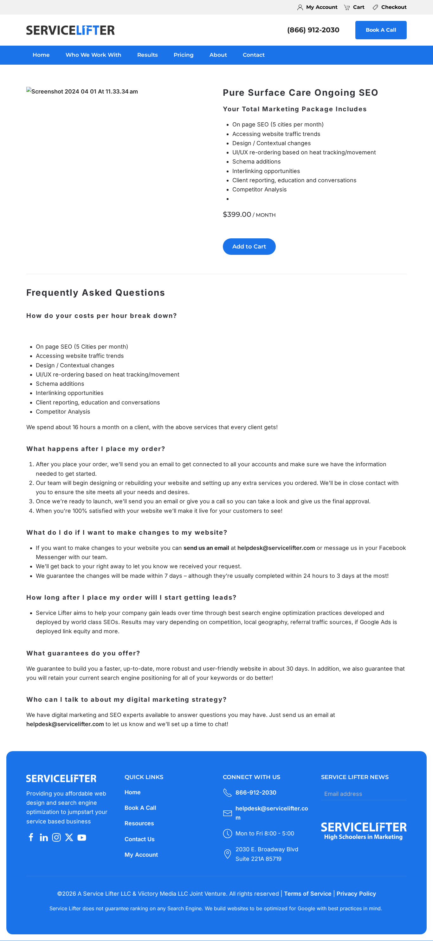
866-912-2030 (256, 792)
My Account (141, 854)
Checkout (394, 7)
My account (322, 7)
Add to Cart (249, 246)
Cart (359, 7)
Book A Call (381, 30)
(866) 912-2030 (313, 30)
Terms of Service (308, 893)
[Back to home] (70, 30)
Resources (139, 823)
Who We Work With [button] (93, 55)
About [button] (218, 55)
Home (41, 55)
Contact (254, 55)
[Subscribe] (400, 794)
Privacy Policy (356, 893)
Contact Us (140, 839)
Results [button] (147, 55)
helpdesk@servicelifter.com (276, 548)
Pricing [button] (184, 55)
